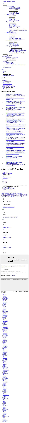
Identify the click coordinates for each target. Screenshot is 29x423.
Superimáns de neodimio (18, 196)
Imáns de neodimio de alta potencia (8, 194)
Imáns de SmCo (12, 17)
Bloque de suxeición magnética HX (19, 50)
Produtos (5, 5)
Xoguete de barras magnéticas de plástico (17, 29)
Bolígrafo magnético (13, 25)
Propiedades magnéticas (11, 60)
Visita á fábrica (9, 55)
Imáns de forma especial (14, 13)
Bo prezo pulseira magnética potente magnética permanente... (13, 110)
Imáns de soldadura (13, 33)
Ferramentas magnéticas (11, 32)
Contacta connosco (7, 67)
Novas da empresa (10, 62)
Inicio (4, 3)
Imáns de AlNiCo (12, 15)
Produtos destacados (5, 193)
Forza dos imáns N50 (19, 195)
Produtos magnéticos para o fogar (13, 40)
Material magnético (10, 14)
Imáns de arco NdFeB (13, 11)
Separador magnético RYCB (15, 38)
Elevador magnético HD (16, 49)
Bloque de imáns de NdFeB (15, 8)
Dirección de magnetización (12, 57)
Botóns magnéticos (13, 42)
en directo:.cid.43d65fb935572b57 (10, 217)
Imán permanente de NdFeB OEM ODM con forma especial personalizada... (15, 153)
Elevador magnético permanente (15, 46)
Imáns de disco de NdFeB (14, 7)
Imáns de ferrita (12, 18)
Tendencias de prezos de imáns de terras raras (15, 64)
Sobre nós (5, 54)
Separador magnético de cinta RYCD (16, 39)
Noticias (5, 61)
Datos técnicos (6, 56)
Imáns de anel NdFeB (13, 9)
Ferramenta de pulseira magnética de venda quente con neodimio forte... (15, 122)
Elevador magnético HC (16, 48)
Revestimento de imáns (11, 58)
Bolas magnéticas (12, 23)
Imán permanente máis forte (9, 195)
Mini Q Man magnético (14, 27)
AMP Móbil (19, 193)
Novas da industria (10, 63)
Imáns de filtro (12, 34)
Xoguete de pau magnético (14, 26)
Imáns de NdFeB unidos (14, 20)
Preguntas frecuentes (7, 66)
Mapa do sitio (13, 193)
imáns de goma (12, 19)
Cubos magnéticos (12, 24)
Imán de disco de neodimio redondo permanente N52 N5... (13, 104)
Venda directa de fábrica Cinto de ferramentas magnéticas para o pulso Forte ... (15, 129)
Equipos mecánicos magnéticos (12, 45)
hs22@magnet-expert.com (8, 207)
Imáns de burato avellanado (14, 12)
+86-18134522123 (7, 227)
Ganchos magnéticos (13, 43)
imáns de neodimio (10, 6)
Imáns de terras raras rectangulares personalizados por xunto (13, 159)
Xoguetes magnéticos (10, 21)
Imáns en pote (12, 37)
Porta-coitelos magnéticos (14, 44)
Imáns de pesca (12, 36)
